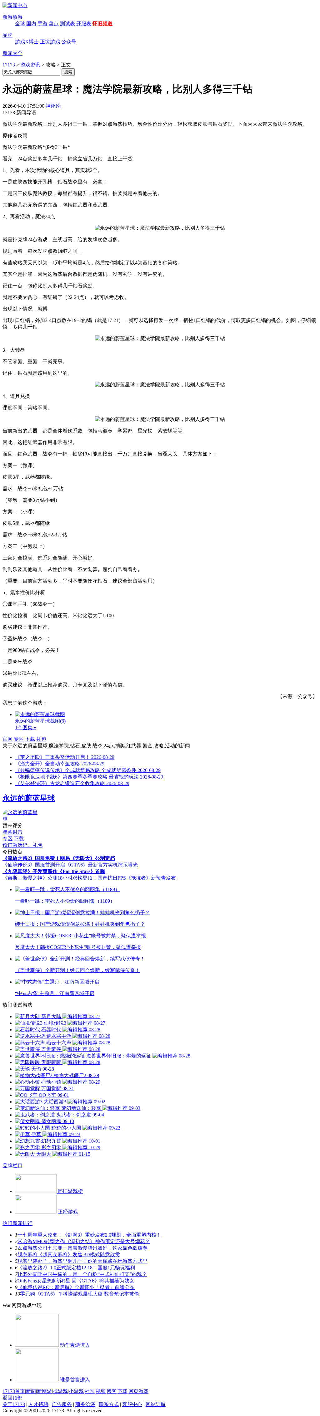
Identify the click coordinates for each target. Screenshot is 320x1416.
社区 (90, 1391)
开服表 (83, 23)
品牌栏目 (12, 1165)
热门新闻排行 (17, 1223)
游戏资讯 (30, 64)
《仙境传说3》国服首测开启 (33, 864)
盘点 (54, 23)
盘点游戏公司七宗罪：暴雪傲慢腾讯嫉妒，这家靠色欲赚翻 (83, 1248)
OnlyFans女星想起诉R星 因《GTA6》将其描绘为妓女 (76, 1280)
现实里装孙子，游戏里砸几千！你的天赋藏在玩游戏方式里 (83, 1261)
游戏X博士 (27, 41)
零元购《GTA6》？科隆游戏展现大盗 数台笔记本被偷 (79, 1293)
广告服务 (62, 1404)
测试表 (67, 23)
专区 (19, 739)
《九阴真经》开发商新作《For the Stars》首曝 (53, 871)
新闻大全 (12, 53)
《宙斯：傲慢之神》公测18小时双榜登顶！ (50, 878)
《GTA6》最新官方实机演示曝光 (101, 864)
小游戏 (76, 1391)
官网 (7, 739)
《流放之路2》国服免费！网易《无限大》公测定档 (58, 858)
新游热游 (12, 17)
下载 (30, 739)
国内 (31, 23)
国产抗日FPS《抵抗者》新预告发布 (137, 878)
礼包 (41, 739)
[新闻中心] (15, 5)
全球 (20, 23)
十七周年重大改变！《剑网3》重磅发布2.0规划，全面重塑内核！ (89, 1235)
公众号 (68, 41)
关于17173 (13, 1404)
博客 (112, 1391)
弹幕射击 (12, 832)
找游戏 (60, 1391)
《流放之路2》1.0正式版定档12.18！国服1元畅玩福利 (76, 1267)
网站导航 (156, 1404)
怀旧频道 (102, 23)
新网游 (44, 1391)
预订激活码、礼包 (22, 845)
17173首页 (13, 1391)
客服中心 (132, 1404)
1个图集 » (25, 727)
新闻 (31, 1391)
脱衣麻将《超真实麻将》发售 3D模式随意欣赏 (69, 1254)
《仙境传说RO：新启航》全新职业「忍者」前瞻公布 (76, 1287)
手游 (43, 23)
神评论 (53, 106)
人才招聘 (38, 1404)
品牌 (7, 35)
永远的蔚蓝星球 (28, 798)
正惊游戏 (50, 41)
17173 (8, 64)
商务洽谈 (85, 1404)
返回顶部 (12, 1397)
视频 (101, 1391)
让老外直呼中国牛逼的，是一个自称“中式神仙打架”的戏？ (82, 1274)
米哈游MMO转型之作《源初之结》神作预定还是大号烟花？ (84, 1241)
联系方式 (109, 1404)
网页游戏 (138, 1391)
